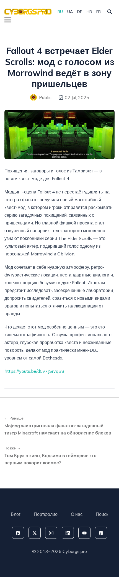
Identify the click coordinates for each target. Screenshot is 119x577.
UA (70, 11)
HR (89, 11)
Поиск (102, 514)
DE (79, 11)
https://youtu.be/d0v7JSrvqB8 (34, 371)
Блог (15, 514)
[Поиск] (110, 12)
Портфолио (46, 514)
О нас (76, 514)
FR (98, 11)
